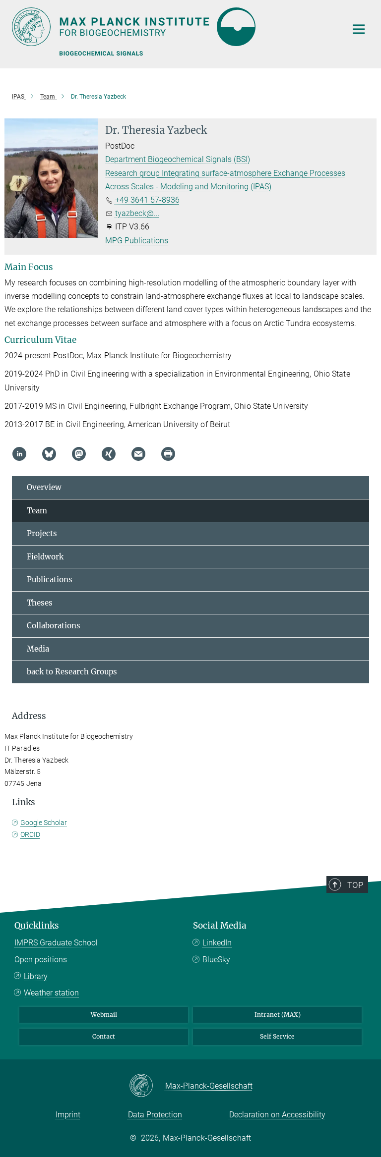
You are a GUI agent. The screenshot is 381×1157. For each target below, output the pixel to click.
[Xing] (108, 453)
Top (355, 885)
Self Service (277, 1036)
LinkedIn (217, 942)
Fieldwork (45, 556)
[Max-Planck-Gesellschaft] (147, 1086)
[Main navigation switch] (359, 29)
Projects (42, 533)
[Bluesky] (49, 453)
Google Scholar (43, 822)
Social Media (220, 926)
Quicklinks (36, 926)
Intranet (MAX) (277, 1014)
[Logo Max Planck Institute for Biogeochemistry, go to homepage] (173, 26)
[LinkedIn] (19, 453)
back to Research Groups (72, 671)
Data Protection (155, 1114)
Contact (103, 1036)
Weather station (51, 992)
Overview (44, 487)
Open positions (40, 959)
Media (38, 649)
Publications (49, 579)
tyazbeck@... (137, 213)
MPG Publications (136, 240)
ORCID (30, 834)
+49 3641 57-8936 (147, 200)
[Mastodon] (78, 453)
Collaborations (53, 625)
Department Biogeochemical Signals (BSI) (177, 159)
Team (37, 510)
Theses (40, 602)
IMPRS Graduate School (56, 942)
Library (36, 976)
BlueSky (216, 959)
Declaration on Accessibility (277, 1114)
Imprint (68, 1114)
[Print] (168, 453)
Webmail (104, 1014)
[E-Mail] (138, 453)
